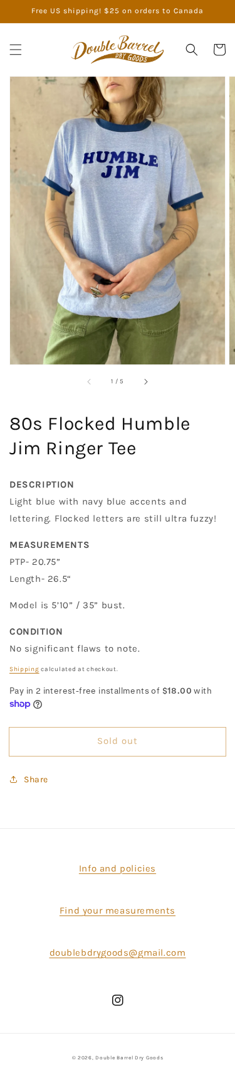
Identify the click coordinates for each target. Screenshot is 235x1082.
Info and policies (117, 868)
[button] (15, 49)
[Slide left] (89, 382)
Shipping (24, 669)
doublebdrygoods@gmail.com (118, 952)
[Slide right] (145, 382)
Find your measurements (117, 910)
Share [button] (36, 779)
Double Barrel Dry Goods (129, 1057)
